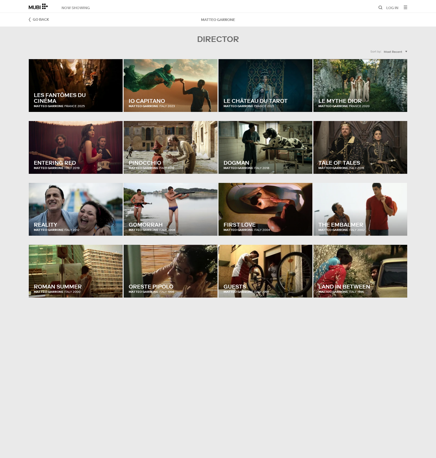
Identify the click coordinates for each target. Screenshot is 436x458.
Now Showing (76, 8)
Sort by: (375, 51)
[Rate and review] (114, 103)
